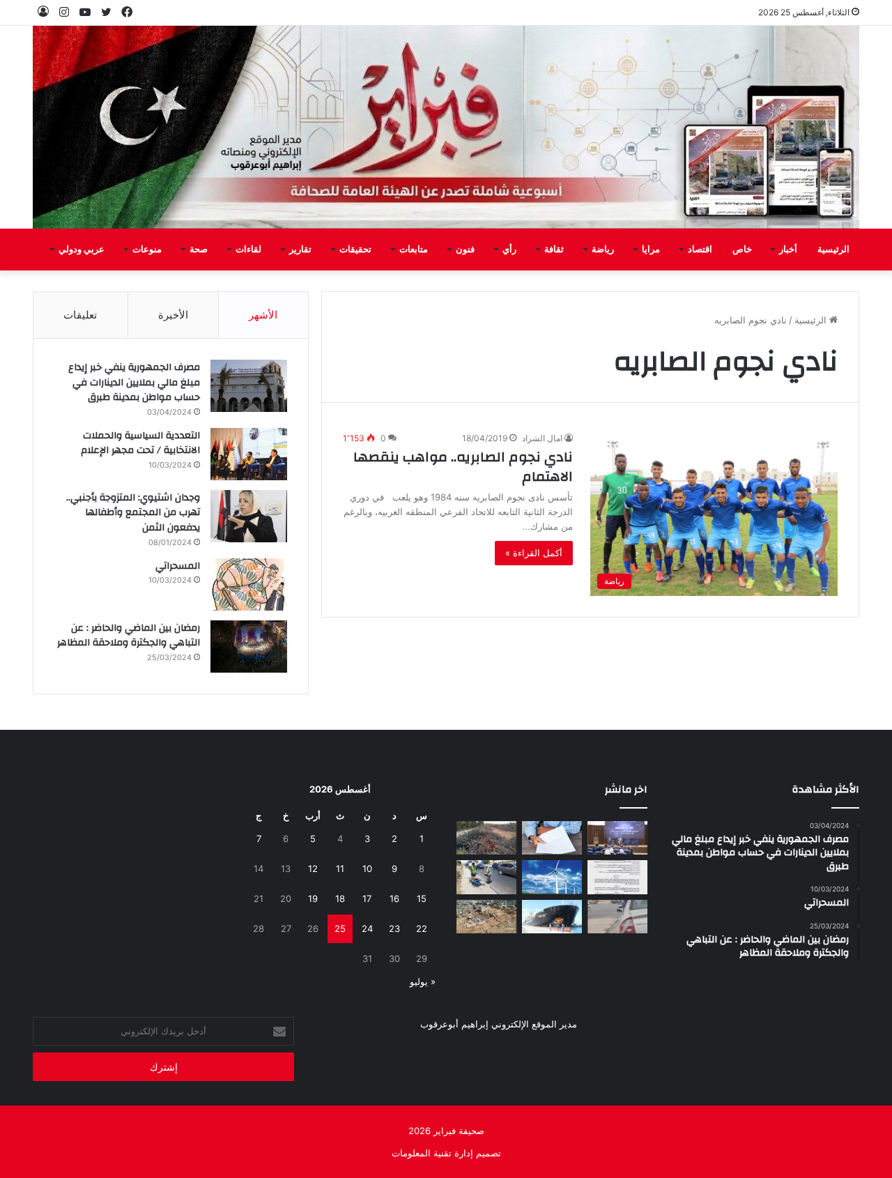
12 (313, 868)
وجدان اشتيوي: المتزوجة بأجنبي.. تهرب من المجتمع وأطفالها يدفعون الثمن (133, 513)
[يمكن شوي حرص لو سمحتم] (617, 917)
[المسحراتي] (248, 584)
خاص (742, 249)
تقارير (300, 249)
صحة (199, 249)
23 (394, 928)
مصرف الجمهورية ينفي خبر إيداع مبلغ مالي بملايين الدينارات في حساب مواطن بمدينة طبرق (134, 382)
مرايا (651, 249)
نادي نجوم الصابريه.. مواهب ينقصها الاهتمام (463, 466)
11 (340, 868)
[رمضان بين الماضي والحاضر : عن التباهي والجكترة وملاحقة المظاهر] (248, 646)
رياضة (603, 249)
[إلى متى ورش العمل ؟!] (552, 877)
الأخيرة (173, 314)
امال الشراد (542, 438)
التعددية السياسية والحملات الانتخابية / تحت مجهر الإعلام (140, 443)
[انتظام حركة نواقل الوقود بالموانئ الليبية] (552, 917)
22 (421, 928)
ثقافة (554, 249)
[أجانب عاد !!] (486, 838)
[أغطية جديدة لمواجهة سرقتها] (486, 877)
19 (313, 898)
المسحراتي (177, 566)
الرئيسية (833, 249)
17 (366, 898)
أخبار (788, 249)
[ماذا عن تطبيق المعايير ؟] (617, 877)
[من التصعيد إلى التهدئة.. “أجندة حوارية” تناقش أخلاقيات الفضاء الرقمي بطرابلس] (617, 838)
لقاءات (248, 249)
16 (394, 898)
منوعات (147, 249)
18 (340, 898)
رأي (509, 249)
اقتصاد (700, 249)
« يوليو (423, 981)
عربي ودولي (82, 249)
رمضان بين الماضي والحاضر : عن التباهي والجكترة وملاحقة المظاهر (128, 635)
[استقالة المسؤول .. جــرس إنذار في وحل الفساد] (552, 838)
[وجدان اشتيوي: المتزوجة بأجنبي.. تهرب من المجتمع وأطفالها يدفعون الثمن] (248, 516)
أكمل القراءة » (533, 552)
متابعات (413, 249)
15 (421, 898)
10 (367, 868)
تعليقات (80, 314)
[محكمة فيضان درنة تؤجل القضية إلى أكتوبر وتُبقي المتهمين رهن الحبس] (486, 917)
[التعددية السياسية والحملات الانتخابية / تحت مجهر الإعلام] (248, 454)
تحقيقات (355, 249)
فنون (465, 249)
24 (367, 928)
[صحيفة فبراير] (446, 127)
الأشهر (263, 314)
